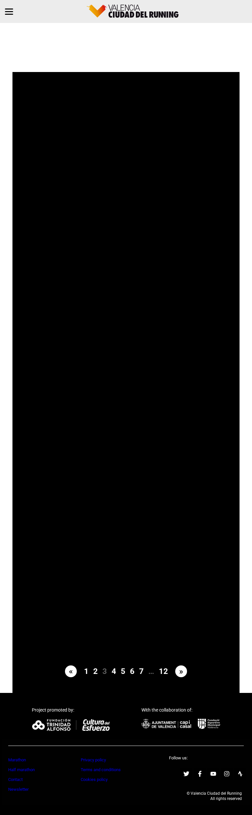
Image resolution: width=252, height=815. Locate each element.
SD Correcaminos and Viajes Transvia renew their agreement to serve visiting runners (179, 402)
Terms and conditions (101, 769)
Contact (15, 779)
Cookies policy (94, 779)
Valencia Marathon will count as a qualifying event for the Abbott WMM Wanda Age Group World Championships (178, 308)
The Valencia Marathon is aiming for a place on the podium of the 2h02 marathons (73, 119)
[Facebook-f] (200, 774)
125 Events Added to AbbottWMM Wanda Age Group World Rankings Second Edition (73, 214)
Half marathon (21, 769)
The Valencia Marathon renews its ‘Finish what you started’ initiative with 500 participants (73, 592)
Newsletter (18, 789)
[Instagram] (227, 774)
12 (163, 671)
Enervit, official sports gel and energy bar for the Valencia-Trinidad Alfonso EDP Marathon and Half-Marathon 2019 (73, 308)
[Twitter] (186, 774)
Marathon (17, 759)
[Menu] (9, 11)
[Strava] (240, 774)
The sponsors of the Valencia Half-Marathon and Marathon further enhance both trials (73, 402)
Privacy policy (93, 759)
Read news (73, 136)
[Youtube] (213, 774)
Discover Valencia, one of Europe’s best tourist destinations (178, 119)
